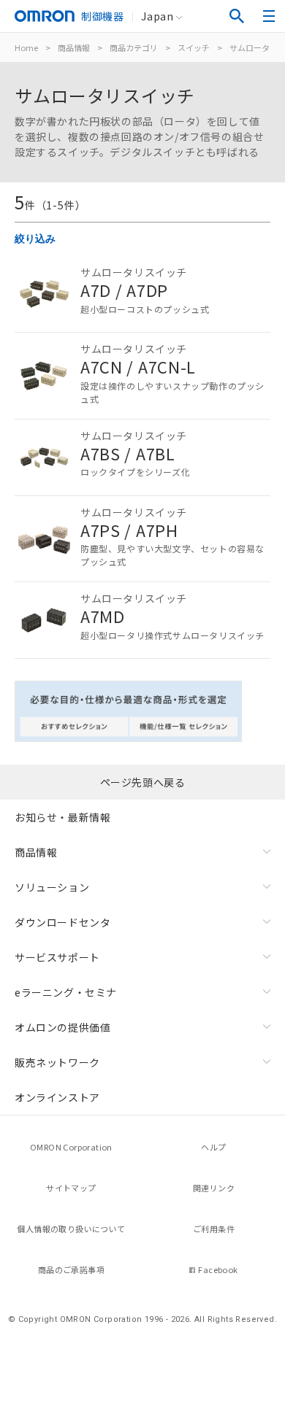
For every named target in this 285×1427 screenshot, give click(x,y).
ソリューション (52, 887)
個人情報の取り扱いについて (71, 1228)
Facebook (218, 1269)
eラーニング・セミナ (66, 992)
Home (26, 47)
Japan (157, 16)
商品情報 (74, 47)
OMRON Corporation (71, 1147)
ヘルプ (213, 1147)
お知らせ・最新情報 (62, 817)
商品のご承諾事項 (71, 1269)
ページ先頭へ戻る (143, 782)
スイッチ (194, 47)
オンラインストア (57, 1097)
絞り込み (35, 238)
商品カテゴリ (134, 47)
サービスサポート (57, 957)
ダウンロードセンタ (62, 922)
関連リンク (214, 1188)
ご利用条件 (214, 1228)
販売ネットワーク (57, 1062)
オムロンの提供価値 (62, 1027)
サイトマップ (71, 1188)
